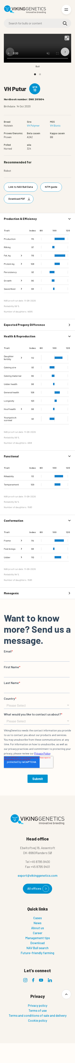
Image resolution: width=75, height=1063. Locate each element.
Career (37, 933)
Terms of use (37, 1010)
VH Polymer (33, 125)
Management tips (37, 938)
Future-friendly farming (37, 953)
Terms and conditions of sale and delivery (38, 1015)
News (37, 923)
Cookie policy (37, 1020)
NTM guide (51, 186)
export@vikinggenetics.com (38, 875)
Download (37, 943)
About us (37, 928)
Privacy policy (37, 1005)
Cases (37, 918)
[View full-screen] (67, 38)
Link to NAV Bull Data (20, 186)
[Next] (65, 52)
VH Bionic (55, 125)
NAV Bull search (37, 948)
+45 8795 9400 (40, 861)
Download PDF (16, 198)
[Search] (65, 23)
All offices (34, 888)
